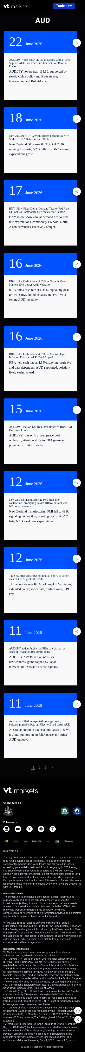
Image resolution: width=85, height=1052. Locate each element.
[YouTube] (18, 829)
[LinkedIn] (6, 829)
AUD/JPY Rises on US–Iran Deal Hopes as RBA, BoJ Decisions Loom (40, 428)
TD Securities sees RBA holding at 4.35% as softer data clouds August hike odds (38, 577)
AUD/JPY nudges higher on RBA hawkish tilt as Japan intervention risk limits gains (37, 650)
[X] (29, 829)
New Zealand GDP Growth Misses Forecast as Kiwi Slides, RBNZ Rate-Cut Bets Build (39, 137)
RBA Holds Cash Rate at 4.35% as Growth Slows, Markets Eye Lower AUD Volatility (38, 283)
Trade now (64, 6)
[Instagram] (53, 829)
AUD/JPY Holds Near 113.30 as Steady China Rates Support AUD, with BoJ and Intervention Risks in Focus (39, 63)
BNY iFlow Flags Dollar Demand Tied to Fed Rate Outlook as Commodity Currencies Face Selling (39, 210)
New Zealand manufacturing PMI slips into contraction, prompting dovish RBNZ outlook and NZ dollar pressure (38, 503)
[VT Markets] (15, 6)
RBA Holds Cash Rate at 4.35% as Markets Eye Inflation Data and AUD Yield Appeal (37, 356)
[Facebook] (41, 829)
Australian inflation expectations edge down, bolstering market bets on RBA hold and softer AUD (39, 723)
